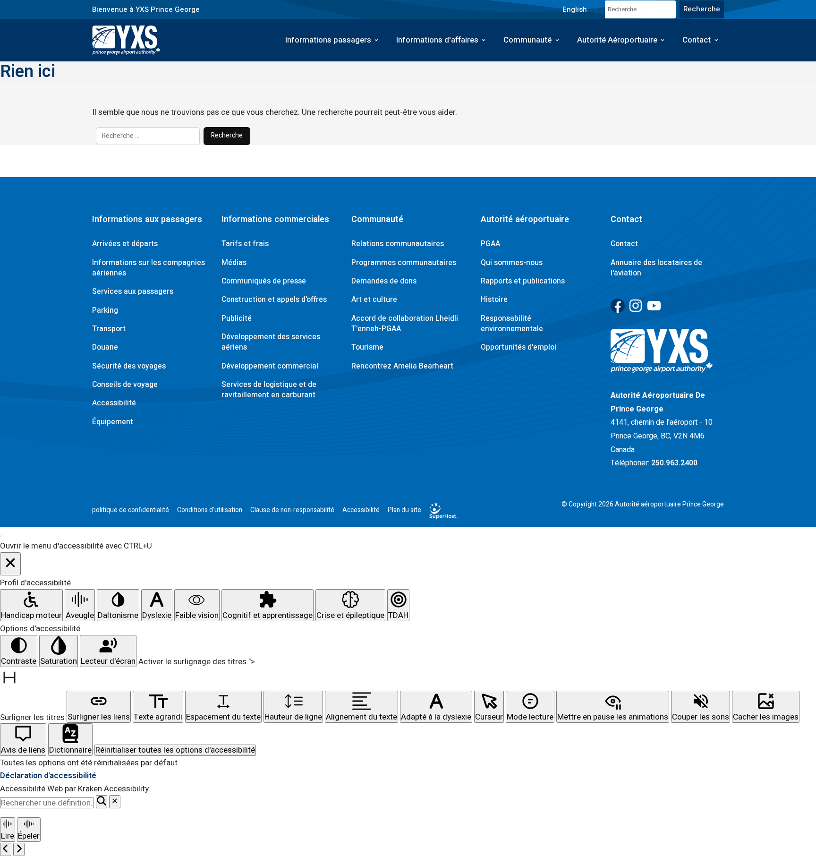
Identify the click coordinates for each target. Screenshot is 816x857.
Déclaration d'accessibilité (48, 775)
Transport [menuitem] (109, 328)
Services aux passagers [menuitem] (132, 291)
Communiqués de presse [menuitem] (263, 281)
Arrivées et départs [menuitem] (125, 243)
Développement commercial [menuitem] (269, 366)
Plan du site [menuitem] (404, 510)
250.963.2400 (674, 463)
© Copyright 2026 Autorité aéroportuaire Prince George (642, 504)
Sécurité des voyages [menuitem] (129, 366)
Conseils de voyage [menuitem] (125, 384)
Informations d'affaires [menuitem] (437, 40)
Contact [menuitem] (696, 40)
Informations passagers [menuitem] (328, 40)
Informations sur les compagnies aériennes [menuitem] (148, 268)
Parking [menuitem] (105, 310)
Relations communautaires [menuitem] (397, 243)
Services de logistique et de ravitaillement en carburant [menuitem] (268, 390)
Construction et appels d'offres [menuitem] (274, 299)
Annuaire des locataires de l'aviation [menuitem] (656, 268)
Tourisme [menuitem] (367, 347)
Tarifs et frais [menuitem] (245, 243)
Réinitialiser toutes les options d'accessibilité (175, 750)
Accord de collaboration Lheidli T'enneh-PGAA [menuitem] (404, 323)
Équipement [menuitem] (112, 422)
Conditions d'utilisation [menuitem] (209, 510)
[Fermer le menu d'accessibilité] (10, 563)
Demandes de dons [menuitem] (383, 281)
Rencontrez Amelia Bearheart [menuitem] (402, 366)
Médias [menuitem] (233, 262)
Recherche (227, 135)
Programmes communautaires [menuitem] (403, 262)
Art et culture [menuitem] (374, 299)
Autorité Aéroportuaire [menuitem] (617, 40)
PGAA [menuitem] (490, 243)
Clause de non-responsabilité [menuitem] (292, 510)
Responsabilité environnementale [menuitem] (512, 323)
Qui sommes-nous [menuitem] (512, 262)
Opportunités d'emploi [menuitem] (518, 347)
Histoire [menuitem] (494, 299)
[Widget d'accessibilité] (1, 536)
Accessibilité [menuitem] (114, 403)
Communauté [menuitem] (527, 40)
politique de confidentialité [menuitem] (130, 510)
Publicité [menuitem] (236, 318)
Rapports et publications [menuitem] (523, 281)
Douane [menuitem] (105, 347)
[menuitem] (574, 9)
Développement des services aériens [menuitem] (270, 342)
